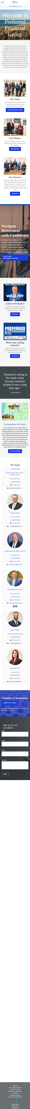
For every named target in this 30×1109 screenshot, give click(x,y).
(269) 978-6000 (16, 482)
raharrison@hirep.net (16, 564)
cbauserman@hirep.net (16, 603)
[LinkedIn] (14, 606)
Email (3, 740)
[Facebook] (16, 606)
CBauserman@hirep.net (15, 1097)
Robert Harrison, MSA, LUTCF (15, 551)
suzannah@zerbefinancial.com (16, 681)
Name (3, 730)
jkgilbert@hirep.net (16, 643)
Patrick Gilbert (15, 513)
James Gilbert (15, 630)
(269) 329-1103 (16, 675)
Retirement (15, 1106)
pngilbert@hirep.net (16, 526)
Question (4, 760)
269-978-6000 (16, 520)
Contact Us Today (9, 703)
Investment (15, 1108)
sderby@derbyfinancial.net (16, 488)
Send (5, 774)
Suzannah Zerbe (15, 668)
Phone (3, 750)
